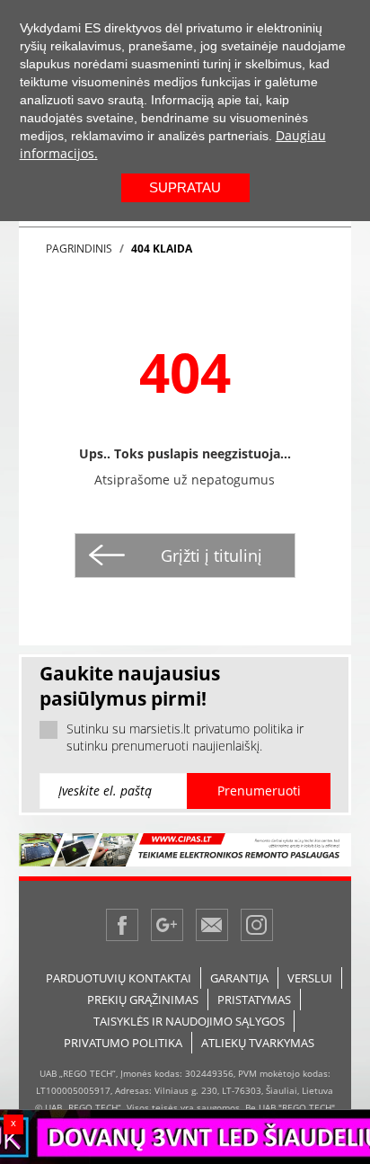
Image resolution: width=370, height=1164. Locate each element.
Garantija (239, 978)
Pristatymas (254, 999)
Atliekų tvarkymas (257, 1043)
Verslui (309, 978)
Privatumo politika (123, 1043)
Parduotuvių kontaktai (118, 978)
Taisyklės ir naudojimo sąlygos (189, 1021)
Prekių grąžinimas (142, 999)
